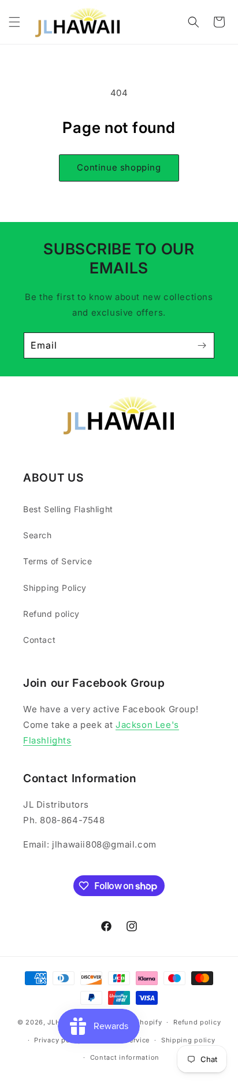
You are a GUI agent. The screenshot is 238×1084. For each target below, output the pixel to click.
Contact (39, 640)
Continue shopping (119, 167)
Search (37, 535)
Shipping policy (188, 1040)
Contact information (124, 1057)
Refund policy (51, 614)
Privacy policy (58, 1040)
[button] (14, 22)
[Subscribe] (201, 345)
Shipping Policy (55, 588)
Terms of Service (57, 561)
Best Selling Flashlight (68, 509)
